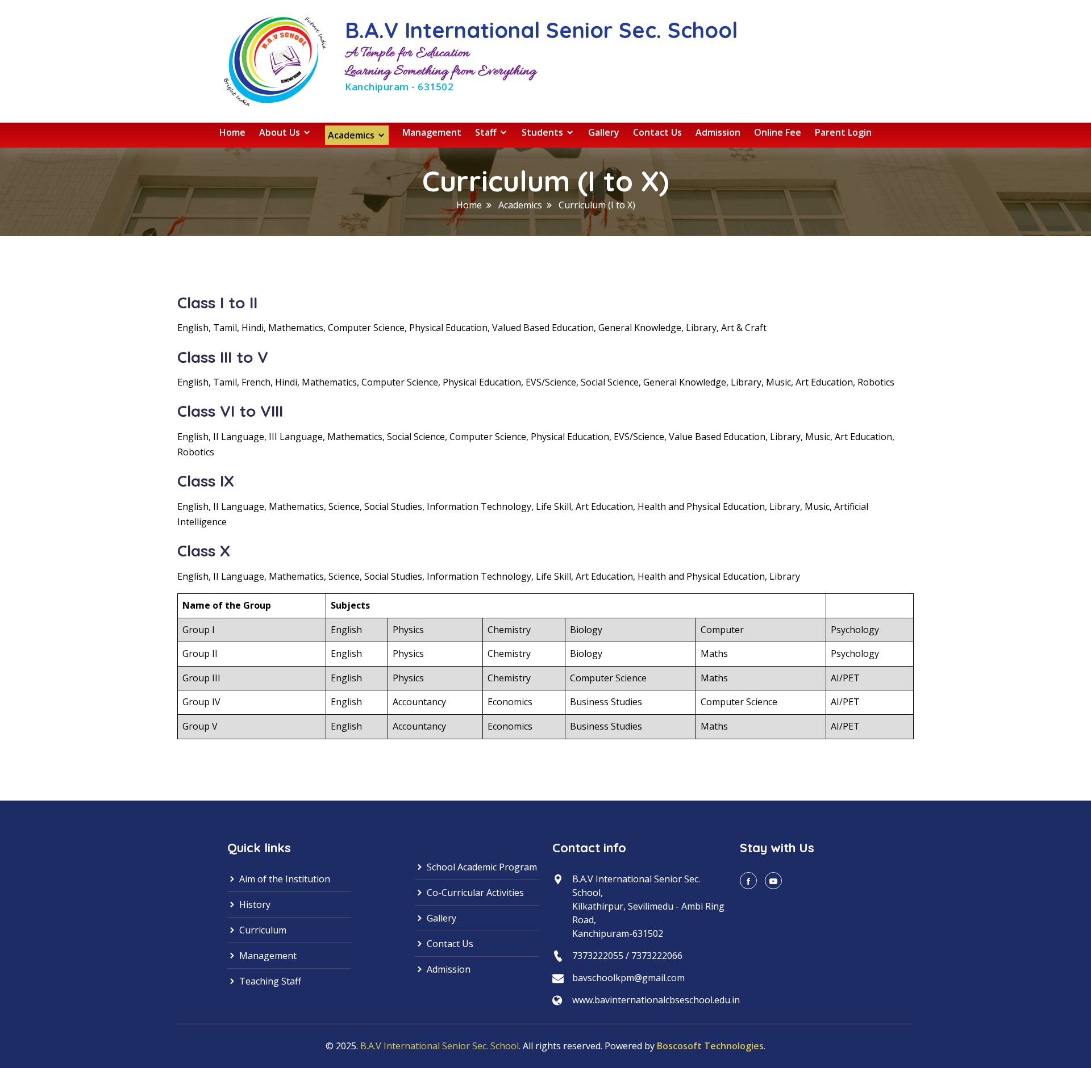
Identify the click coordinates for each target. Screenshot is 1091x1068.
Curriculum (261, 930)
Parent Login (843, 132)
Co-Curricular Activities (474, 892)
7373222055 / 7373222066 (627, 955)
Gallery (603, 132)
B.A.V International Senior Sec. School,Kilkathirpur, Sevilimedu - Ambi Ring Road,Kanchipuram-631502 (648, 906)
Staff (487, 132)
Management (431, 132)
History (253, 904)
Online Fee (777, 132)
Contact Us (657, 132)
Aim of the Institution (283, 879)
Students (543, 132)
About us (280, 132)
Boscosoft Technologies (710, 1046)
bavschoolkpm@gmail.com (628, 977)
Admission (718, 132)
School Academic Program (480, 867)
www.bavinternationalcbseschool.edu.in (656, 1000)
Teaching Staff (269, 981)
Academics (352, 135)
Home (232, 132)
